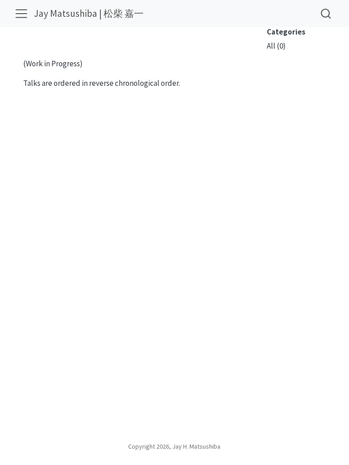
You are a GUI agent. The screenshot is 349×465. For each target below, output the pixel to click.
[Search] (325, 13)
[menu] (21, 13)
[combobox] (326, 13)
